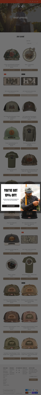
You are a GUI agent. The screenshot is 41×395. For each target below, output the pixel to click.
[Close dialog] (39, 185)
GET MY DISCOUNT (11, 206)
